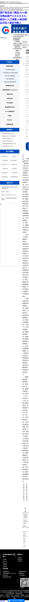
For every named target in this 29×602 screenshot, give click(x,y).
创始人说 (5, 563)
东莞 (12, 596)
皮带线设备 (5, 160)
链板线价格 (14, 164)
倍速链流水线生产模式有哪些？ (9, 136)
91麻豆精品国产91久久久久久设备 (5, 176)
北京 (22, 596)
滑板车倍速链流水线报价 (5, 156)
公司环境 (5, 564)
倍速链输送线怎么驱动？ (8, 146)
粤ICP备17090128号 (9, 595)
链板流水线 (10, 94)
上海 (24, 596)
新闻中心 (17, 56)
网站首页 (17, 41)
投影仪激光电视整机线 (10, 75)
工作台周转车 (9, 102)
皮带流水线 (10, 98)
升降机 (9, 115)
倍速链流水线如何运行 (7, 138)
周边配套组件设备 (9, 107)
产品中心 (17, 52)
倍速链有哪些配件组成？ (8, 141)
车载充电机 (14, 168)
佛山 (17, 596)
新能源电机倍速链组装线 (10, 81)
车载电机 (25, 514)
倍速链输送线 (9, 124)
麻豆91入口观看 (18, 43)
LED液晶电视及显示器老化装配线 (10, 72)
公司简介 (5, 559)
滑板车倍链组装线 (10, 78)
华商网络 (22, 595)
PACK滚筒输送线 (9, 111)
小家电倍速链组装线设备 (5, 172)
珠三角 (27, 596)
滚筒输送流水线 (10, 85)
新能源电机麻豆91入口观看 (24, 542)
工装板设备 (14, 172)
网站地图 (2, 601)
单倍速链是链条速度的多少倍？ (9, 143)
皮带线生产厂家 (5, 164)
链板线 (14, 156)
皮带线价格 (5, 168)
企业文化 (5, 561)
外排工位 (9, 120)
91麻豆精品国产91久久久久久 (9, 90)
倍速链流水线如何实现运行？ (9, 133)
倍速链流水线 (25, 306)
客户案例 (17, 54)
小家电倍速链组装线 (10, 69)
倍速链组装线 (9, 66)
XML (3, 596)
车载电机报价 (25, 522)
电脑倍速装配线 (14, 176)
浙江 (19, 596)
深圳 (15, 596)
